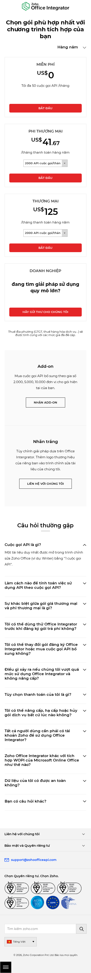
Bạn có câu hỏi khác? (25, 801)
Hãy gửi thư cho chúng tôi (45, 312)
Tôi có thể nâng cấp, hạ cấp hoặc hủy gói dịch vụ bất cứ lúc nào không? (41, 712)
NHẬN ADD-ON (45, 402)
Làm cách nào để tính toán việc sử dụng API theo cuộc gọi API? (38, 585)
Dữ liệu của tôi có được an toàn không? (35, 782)
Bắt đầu (45, 108)
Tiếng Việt (19, 941)
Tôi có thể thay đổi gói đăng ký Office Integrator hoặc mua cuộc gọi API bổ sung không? (41, 649)
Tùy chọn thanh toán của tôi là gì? (38, 694)
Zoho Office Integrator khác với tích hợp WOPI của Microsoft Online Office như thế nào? (42, 760)
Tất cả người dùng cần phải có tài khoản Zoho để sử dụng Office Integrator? (37, 735)
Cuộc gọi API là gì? (23, 544)
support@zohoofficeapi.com (34, 860)
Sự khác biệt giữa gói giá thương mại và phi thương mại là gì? (41, 605)
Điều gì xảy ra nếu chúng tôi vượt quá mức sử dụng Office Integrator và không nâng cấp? (42, 673)
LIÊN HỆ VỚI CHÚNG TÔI (45, 483)
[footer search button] (81, 929)
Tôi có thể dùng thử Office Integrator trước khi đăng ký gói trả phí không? (41, 626)
